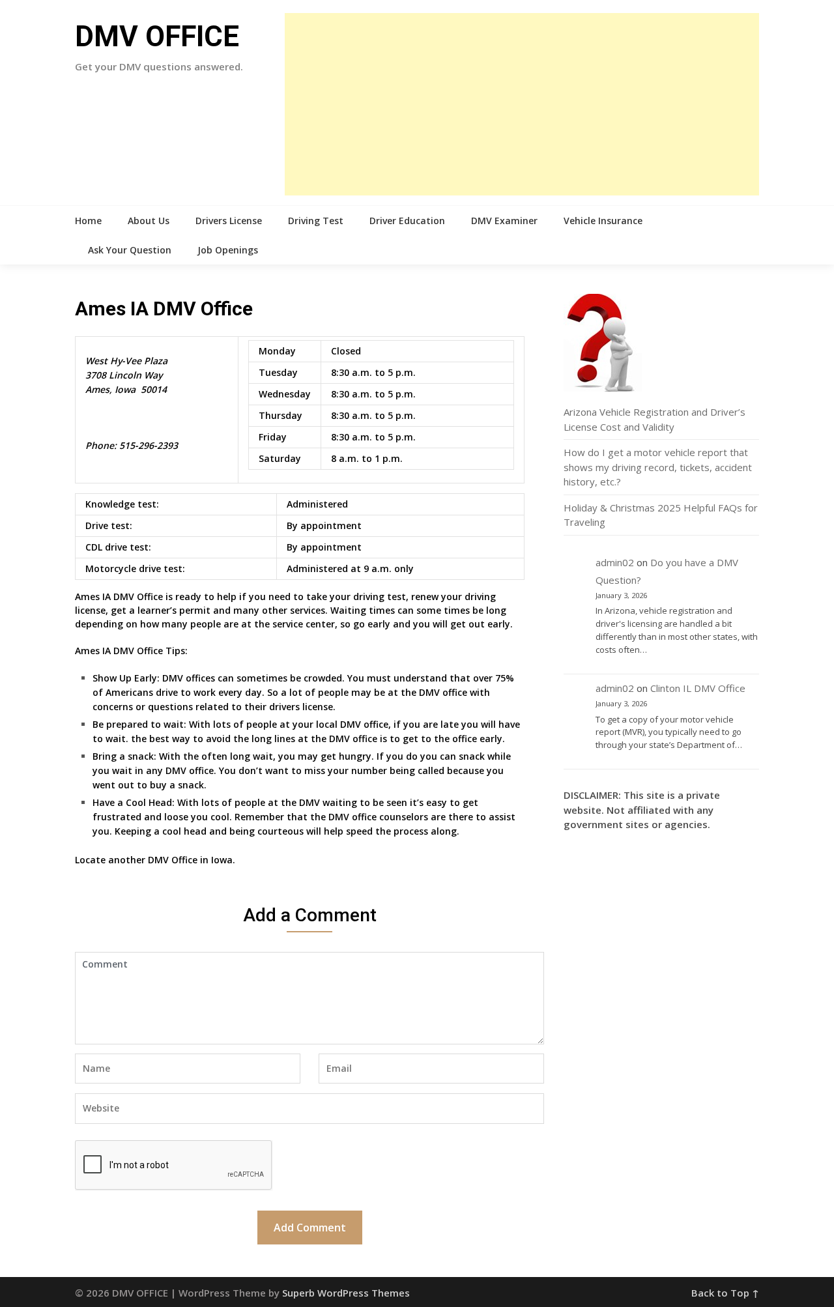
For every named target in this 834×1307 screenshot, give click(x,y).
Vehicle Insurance (603, 220)
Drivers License (228, 220)
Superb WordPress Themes (346, 1292)
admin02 (615, 562)
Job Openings (227, 250)
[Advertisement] (522, 104)
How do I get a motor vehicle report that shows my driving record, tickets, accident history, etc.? (658, 467)
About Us (148, 220)
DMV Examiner (504, 220)
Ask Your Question (129, 250)
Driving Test (315, 220)
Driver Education (407, 220)
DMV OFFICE (157, 36)
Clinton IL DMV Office (697, 688)
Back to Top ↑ (725, 1292)
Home (88, 220)
